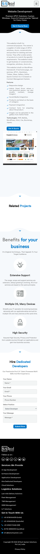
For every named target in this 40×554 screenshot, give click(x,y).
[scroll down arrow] (20, 351)
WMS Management (9, 505)
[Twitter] (15, 459)
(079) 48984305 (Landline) (14, 529)
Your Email (7, 387)
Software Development (10, 473)
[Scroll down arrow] (20, 32)
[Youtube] (19, 459)
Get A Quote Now (20, 26)
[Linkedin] (3, 459)
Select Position (8, 404)
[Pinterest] (23, 459)
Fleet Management (9, 497)
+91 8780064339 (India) (13, 517)
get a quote (13, 128)
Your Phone (7, 396)
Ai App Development (9, 470)
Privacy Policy (20, 549)
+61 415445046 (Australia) (14, 521)
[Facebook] (7, 459)
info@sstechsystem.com (13, 533)
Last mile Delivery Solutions (12, 493)
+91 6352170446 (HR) (12, 525)
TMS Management (9, 501)
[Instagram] (11, 459)
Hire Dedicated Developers (12, 481)
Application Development (11, 477)
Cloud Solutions (8, 485)
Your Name (7, 379)
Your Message (8, 413)
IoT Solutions (7, 509)
